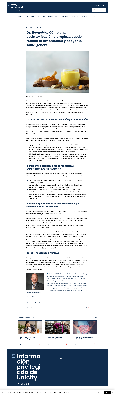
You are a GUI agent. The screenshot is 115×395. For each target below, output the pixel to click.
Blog (60, 358)
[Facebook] (12, 11)
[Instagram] (17, 11)
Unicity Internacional (17, 6)
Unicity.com (62, 354)
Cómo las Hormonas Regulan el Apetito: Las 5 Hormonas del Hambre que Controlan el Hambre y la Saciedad (30, 338)
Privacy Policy (66, 392)
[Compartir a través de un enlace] (39, 302)
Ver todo (94, 317)
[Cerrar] (113, 392)
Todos (20, 16)
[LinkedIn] (20, 11)
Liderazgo (74, 16)
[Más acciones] (88, 28)
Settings (100, 392)
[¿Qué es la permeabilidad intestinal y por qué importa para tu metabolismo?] (85, 327)
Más (83, 16)
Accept (108, 392)
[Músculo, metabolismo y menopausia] (57, 327)
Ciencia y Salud (53, 16)
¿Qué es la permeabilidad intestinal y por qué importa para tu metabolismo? (84, 338)
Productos (41, 16)
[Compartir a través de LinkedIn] (35, 302)
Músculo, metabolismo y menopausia (56, 338)
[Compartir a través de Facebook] (27, 302)
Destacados (30, 16)
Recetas (65, 16)
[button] (95, 16)
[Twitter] (14, 11)
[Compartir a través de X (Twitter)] (31, 302)
